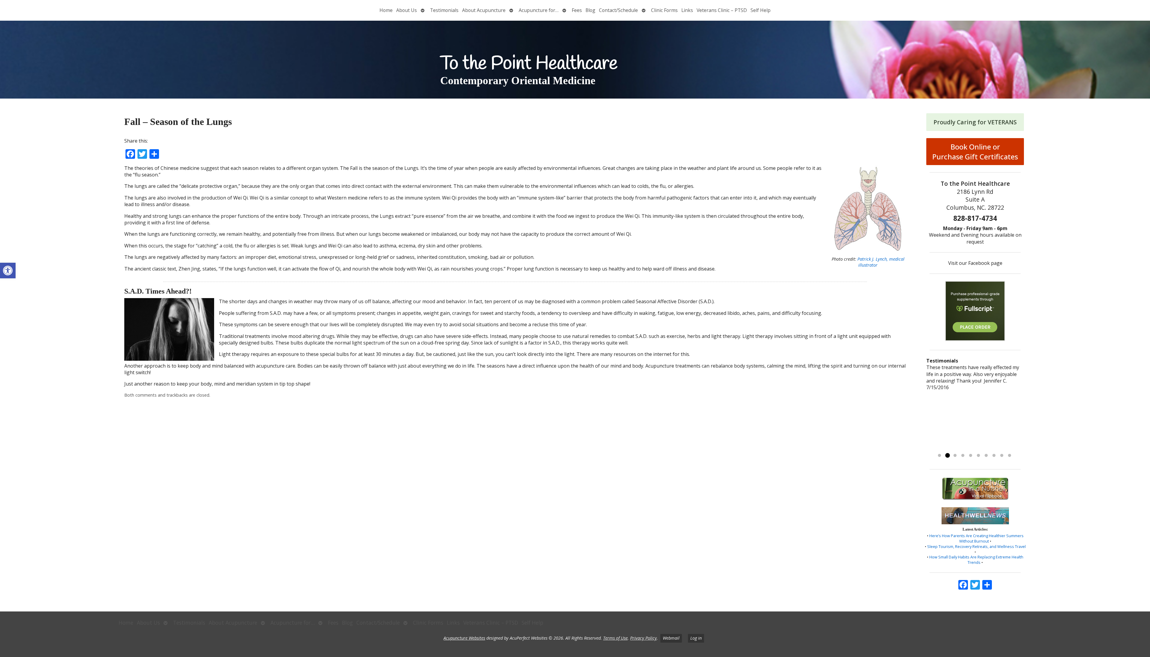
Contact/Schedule (618, 10)
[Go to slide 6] (978, 456)
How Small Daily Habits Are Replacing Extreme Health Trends (976, 559)
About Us (406, 10)
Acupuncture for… (539, 10)
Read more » (946, 448)
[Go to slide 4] (963, 456)
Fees (577, 10)
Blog (590, 10)
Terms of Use (615, 638)
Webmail (671, 638)
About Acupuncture (484, 10)
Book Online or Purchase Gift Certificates (975, 151)
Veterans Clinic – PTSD (722, 10)
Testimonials (444, 10)
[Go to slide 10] (1010, 456)
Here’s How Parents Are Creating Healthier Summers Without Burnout (976, 538)
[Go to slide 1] (939, 456)
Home (386, 10)
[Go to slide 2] (947, 456)
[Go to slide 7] (986, 456)
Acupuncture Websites (464, 638)
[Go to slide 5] (971, 456)
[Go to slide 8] (994, 456)
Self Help (760, 10)
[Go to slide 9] (1002, 456)
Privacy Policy (643, 638)
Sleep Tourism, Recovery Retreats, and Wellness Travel (976, 546)
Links (687, 10)
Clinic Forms (664, 10)
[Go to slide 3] (955, 456)
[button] (8, 270)
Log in (696, 638)
